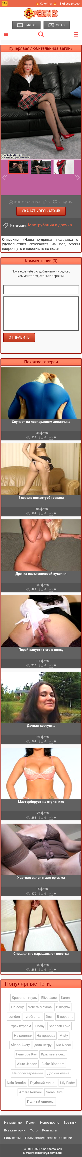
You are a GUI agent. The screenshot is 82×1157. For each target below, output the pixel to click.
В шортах (63, 1007)
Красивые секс (53, 1054)
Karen (65, 998)
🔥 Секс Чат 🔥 (46, 3)
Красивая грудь (24, 998)
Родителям (12, 1138)
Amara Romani (30, 1092)
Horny (39, 1026)
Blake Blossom (52, 1064)
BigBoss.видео (69, 3)
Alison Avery (20, 1045)
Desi (49, 1017)
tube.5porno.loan (51, 1149)
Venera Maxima (40, 1007)
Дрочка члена (58, 1073)
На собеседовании (27, 1073)
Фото (34, 1130)
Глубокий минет (43, 1083)
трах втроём (21, 1026)
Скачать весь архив (41, 211)
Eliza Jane (49, 998)
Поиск (31, 1122)
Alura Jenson (27, 1064)
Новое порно (49, 1122)
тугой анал (32, 1017)
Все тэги (70, 1122)
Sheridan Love (59, 1026)
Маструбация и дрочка (50, 225)
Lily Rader (67, 1083)
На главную (13, 1122)
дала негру (42, 1045)
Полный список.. (40, 1101)
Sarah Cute (54, 1092)
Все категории (14, 1130)
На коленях (23, 1036)
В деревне (65, 1017)
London (14, 1017)
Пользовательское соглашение (48, 1138)
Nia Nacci (63, 1045)
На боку (17, 1007)
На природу (46, 1036)
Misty (63, 1036)
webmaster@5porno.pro (47, 1152)
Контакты (49, 1130)
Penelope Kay (26, 1054)
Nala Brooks (16, 1083)
